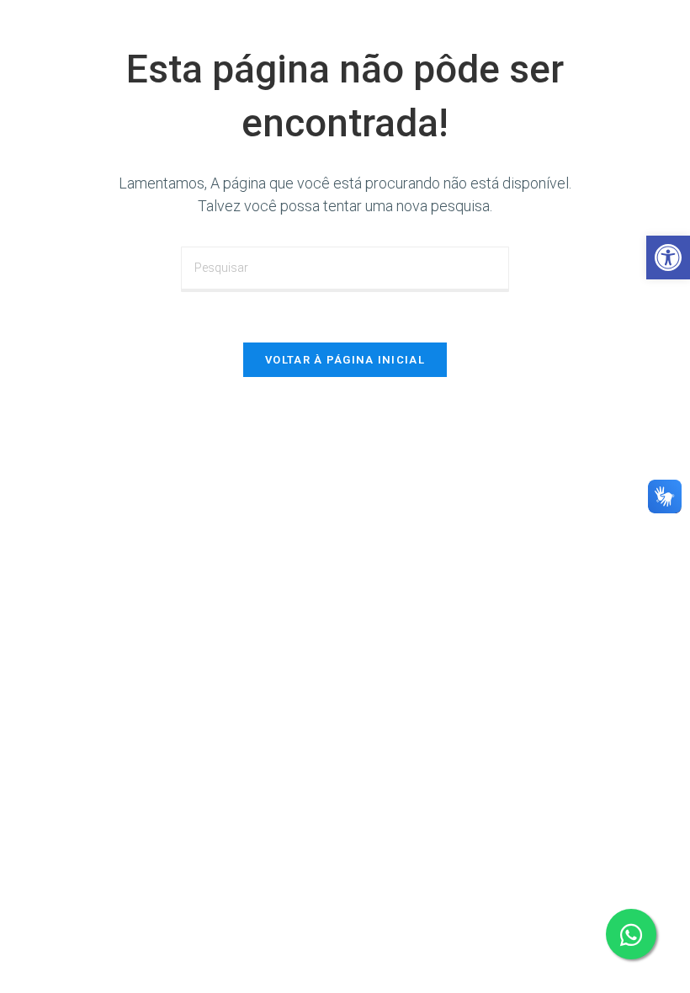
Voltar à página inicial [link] (345, 359)
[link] (668, 257)
